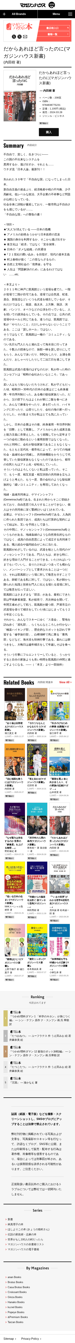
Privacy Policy (30, 1338)
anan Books (14, 1277)
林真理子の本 (15, 1224)
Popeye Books (16, 1312)
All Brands (19, 14)
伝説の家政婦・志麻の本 (22, 1234)
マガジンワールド (37, 5)
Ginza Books (15, 1297)
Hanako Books (16, 1302)
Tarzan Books (15, 1322)
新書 (10, 1219)
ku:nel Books (15, 1307)
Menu (56, 14)
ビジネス (59, 115)
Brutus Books (15, 1282)
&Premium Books (18, 1317)
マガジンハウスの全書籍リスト (26, 1244)
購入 (49, 132)
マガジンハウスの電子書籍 (23, 1249)
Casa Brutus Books (19, 1287)
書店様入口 (52, 28)
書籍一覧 (52, 34)
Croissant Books (17, 1292)
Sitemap (8, 1338)
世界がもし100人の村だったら (25, 1239)
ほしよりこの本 (28, 1229)
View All (64, 682)
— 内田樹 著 (47, 90)
